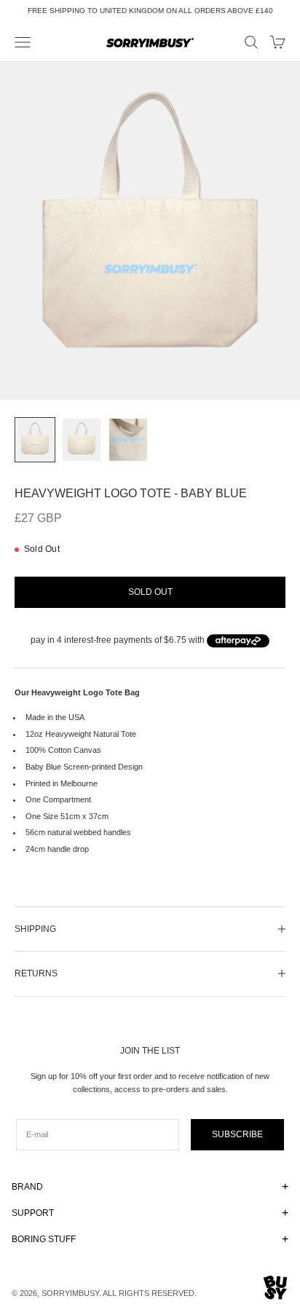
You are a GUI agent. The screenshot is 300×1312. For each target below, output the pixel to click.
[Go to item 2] (81, 440)
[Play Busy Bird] (275, 1287)
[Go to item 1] (35, 440)
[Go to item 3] (128, 440)
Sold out (150, 592)
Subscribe (237, 1134)
